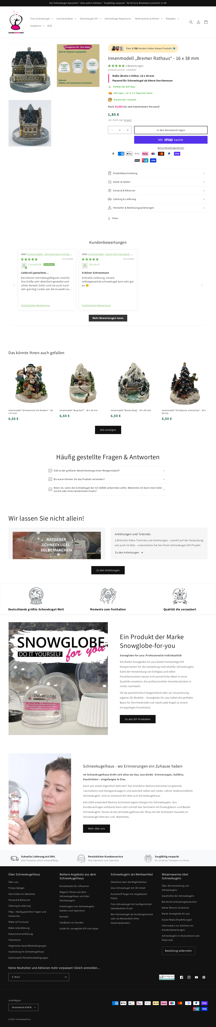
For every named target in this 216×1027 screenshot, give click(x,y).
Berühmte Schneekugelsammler (179, 901)
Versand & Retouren (19, 899)
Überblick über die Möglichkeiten (129, 881)
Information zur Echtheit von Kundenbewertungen (178, 927)
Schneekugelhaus (23, 1019)
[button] (41, 18)
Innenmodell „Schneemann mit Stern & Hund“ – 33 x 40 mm (46, 256)
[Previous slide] (14, 285)
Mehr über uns (96, 828)
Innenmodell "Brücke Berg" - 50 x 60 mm (131, 410)
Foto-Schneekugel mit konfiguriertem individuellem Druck (131, 906)
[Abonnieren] (65, 977)
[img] (29, 259)
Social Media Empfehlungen (177, 919)
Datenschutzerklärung (20, 933)
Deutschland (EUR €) (22, 1007)
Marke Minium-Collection (175, 907)
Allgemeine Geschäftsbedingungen (27, 945)
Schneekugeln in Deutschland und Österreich (180, 937)
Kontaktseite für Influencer (74, 886)
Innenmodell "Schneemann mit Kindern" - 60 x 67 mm (30, 412)
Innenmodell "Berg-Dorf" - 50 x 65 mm (79, 410)
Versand (128, 120)
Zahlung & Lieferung (19, 905)
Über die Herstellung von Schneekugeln (175, 887)
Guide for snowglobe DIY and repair (79, 928)
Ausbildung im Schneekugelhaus (26, 951)
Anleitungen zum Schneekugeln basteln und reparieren (77, 908)
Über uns (13, 881)
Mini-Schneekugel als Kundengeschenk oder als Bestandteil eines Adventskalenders (132, 918)
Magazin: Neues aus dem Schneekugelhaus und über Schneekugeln (74, 896)
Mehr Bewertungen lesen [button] (108, 318)
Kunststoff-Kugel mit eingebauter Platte (129, 896)
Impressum (14, 939)
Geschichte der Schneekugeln (178, 895)
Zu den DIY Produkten (138, 719)
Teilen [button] (115, 218)
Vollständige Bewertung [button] (35, 305)
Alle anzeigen (108, 429)
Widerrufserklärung (19, 927)
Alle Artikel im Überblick (21, 893)
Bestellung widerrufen (178, 950)
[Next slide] (202, 285)
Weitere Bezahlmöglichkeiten (171, 148)
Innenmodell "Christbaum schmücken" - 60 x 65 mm (184, 412)
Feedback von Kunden (72, 922)
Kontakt (64, 916)
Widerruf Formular (18, 921)
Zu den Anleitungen (108, 570)
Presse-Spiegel (16, 887)
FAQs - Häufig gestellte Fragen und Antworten (27, 913)
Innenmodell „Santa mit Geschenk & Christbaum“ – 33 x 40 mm (107, 256)
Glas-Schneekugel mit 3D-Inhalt (128, 887)
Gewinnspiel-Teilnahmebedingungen (28, 957)
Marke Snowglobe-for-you (176, 913)
